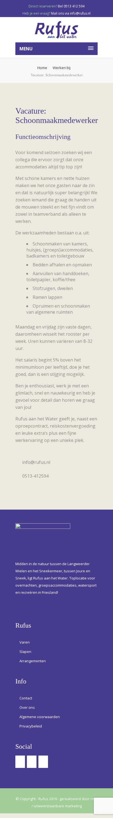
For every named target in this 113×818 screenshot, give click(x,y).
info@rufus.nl (80, 13)
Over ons (27, 707)
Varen (24, 642)
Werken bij (61, 67)
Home (42, 67)
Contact (25, 698)
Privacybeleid (30, 726)
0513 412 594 (74, 6)
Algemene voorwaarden (39, 716)
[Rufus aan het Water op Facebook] (20, 763)
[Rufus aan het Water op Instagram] (32, 763)
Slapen (25, 651)
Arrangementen (32, 660)
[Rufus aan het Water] (56, 30)
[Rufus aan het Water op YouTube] (43, 763)
